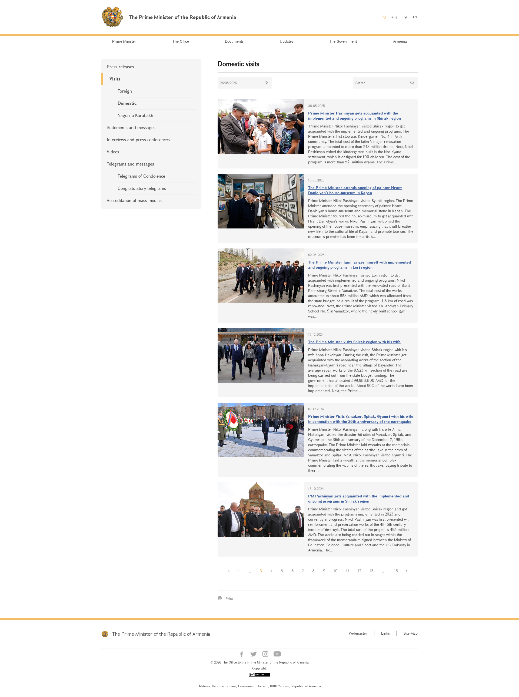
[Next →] (406, 570)
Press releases (120, 66)
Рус (405, 17)
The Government (343, 41)
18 (396, 570)
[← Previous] (228, 570)
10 (336, 570)
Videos (113, 151)
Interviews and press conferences (138, 139)
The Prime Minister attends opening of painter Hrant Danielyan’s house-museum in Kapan (355, 190)
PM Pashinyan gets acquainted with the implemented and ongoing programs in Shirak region (358, 498)
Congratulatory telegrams (142, 188)
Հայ (394, 17)
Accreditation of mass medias (134, 200)
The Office (180, 41)
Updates (286, 41)
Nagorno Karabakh (135, 115)
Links (385, 633)
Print (229, 598)
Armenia (400, 41)
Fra (415, 17)
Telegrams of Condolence (141, 176)
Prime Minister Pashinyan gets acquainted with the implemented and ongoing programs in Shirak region (354, 115)
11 (347, 570)
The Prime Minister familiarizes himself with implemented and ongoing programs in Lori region (359, 265)
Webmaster (358, 633)
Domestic (127, 103)
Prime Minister (124, 41)
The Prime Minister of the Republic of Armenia (161, 634)
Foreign (125, 91)
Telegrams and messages (130, 164)
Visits (114, 79)
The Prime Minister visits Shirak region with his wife (354, 341)
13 (371, 570)
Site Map (411, 633)
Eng (383, 17)
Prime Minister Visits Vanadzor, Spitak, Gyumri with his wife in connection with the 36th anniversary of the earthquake (360, 419)
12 (359, 570)
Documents (234, 41)
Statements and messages (131, 127)
